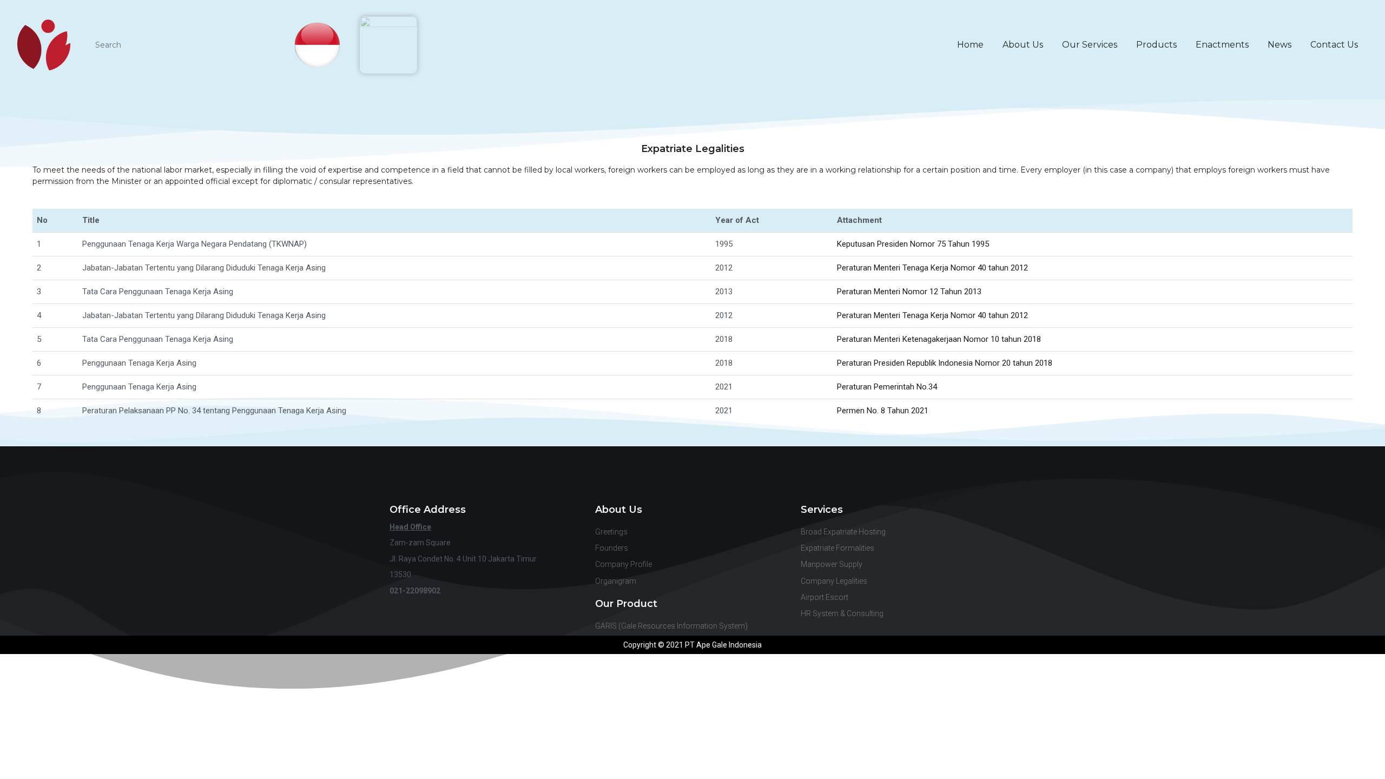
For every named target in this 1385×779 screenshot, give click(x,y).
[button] (1358, 581)
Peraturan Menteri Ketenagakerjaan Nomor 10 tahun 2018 (939, 339)
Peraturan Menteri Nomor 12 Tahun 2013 (909, 291)
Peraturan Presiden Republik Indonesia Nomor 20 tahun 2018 (944, 363)
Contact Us (1334, 44)
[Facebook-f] (620, 470)
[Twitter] (765, 470)
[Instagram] (729, 470)
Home (970, 44)
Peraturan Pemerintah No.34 (887, 387)
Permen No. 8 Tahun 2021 (882, 410)
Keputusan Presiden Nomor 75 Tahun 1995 (913, 244)
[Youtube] (692, 470)
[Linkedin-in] (656, 470)
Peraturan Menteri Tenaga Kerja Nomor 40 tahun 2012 (932, 268)
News (1279, 44)
